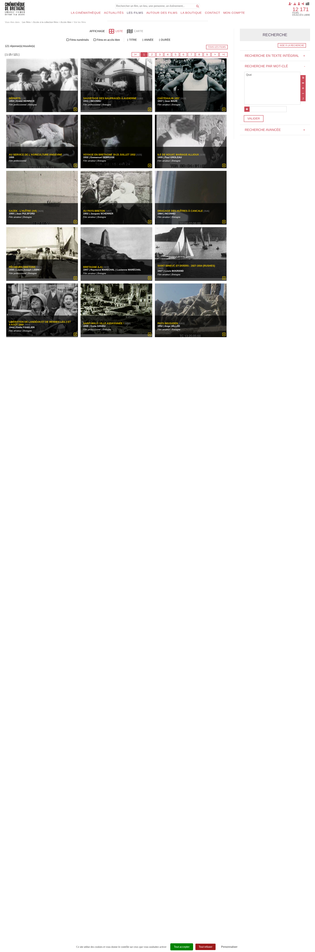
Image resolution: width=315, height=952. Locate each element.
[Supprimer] (303, 83)
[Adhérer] (290, 4)
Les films (135, 12)
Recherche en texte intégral (275, 55)
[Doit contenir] (303, 88)
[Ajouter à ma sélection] (75, 109)
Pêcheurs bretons (22, 267)
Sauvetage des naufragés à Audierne (109, 98)
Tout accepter (181, 946)
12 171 (301, 9)
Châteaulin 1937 (168, 98)
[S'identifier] (299, 4)
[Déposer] (295, 4)
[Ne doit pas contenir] (303, 93)
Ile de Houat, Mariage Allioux (178, 154)
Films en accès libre (108, 39)
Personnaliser (229, 946)
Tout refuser (205, 946)
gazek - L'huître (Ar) (23, 210)
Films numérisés (79, 39)
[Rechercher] (197, 6)
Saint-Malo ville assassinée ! (103, 323)
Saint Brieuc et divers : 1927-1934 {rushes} (186, 265)
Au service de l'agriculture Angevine (35, 154)
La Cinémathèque (86, 12)
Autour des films (162, 12)
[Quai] (272, 75)
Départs (15, 98)
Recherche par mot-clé (275, 66)
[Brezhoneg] (307, 4)
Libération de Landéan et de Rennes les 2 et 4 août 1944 (40, 323)
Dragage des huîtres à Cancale (180, 210)
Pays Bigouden (168, 323)
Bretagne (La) (93, 267)
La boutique (191, 12)
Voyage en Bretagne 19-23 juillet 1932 (109, 154)
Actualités (114, 12)
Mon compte (234, 12)
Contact (212, 12)
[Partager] (303, 4)
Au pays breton (94, 210)
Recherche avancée (275, 130)
